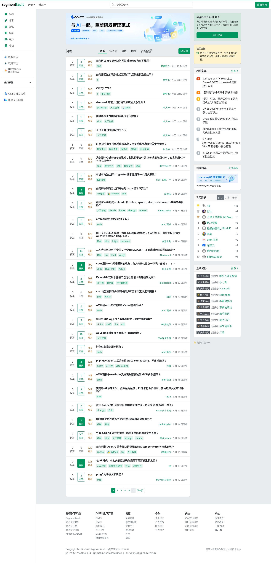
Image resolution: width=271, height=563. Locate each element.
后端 (107, 424)
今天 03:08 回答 (179, 149)
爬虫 (99, 241)
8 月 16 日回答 (180, 379)
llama (122, 210)
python (114, 451)
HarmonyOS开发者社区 (14, 70)
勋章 (127, 537)
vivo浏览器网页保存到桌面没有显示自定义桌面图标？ (126, 291)
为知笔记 (100, 525)
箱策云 (167, 193)
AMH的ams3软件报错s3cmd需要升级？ (119, 305)
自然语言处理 (115, 465)
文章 (227, 197)
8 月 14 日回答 (180, 424)
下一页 (140, 490)
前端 (99, 254)
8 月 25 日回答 (180, 165)
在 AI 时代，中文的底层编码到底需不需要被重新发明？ (127, 460)
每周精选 (129, 518)
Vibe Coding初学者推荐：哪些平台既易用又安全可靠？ (127, 433)
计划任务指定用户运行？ (110, 346)
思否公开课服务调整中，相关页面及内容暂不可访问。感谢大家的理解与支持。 (218, 56)
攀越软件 (165, 66)
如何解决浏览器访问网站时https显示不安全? (122, 188)
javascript (102, 107)
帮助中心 (129, 525)
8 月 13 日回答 (180, 465)
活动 (11, 45)
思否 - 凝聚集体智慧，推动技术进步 (223, 549)
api (122, 451)
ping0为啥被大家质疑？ (110, 474)
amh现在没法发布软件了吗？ (113, 219)
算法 (127, 465)
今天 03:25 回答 (179, 135)
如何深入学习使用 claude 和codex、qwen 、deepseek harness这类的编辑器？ (139, 203)
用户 (11, 39)
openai (143, 210)
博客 (11, 20)
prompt (128, 438)
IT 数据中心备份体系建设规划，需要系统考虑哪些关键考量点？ (131, 143)
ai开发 (109, 365)
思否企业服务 (72, 521)
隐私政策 (219, 521)
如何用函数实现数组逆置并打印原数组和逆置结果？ (125, 74)
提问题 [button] (184, 51)
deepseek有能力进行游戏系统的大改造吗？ (121, 102)
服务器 (124, 148)
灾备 (119, 165)
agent (100, 365)
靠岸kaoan (165, 438)
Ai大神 (166, 107)
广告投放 (159, 521)
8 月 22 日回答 (180, 255)
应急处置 (144, 148)
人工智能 (114, 107)
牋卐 (169, 296)
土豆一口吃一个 (163, 179)
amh (99, 224)
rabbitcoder (165, 424)
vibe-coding (122, 365)
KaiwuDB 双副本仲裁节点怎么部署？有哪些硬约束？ (126, 277)
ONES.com (101, 533)
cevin (168, 396)
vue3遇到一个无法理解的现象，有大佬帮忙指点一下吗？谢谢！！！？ (135, 263)
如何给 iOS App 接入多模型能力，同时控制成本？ (124, 319)
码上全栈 (166, 268)
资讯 (11, 26)
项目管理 (13, 63)
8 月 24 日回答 (180, 179)
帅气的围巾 (225, 326)
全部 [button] (234, 197)
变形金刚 (166, 241)
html (113, 254)
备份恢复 (113, 148)
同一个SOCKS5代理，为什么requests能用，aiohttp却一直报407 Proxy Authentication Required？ (138, 234)
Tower (99, 521)
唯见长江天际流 (228, 276)
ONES (99, 518)
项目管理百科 (102, 537)
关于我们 (159, 518)
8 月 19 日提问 (180, 296)
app (99, 65)
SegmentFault (73, 518)
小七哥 (223, 282)
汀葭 (221, 332)
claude (112, 210)
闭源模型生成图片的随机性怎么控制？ (117, 116)
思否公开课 (71, 525)
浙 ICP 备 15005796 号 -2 (78, 553)
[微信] (216, 530)
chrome (115, 193)
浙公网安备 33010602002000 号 (109, 553)
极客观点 (13, 57)
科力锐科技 (165, 165)
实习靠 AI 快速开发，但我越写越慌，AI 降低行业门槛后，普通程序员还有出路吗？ (140, 389)
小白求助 (105, 93)
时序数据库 (122, 282)
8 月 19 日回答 (180, 310)
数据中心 (101, 148)
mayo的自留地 (163, 410)
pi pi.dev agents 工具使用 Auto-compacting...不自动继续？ (131, 360)
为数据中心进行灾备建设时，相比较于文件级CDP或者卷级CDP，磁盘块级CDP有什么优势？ (140, 159)
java (127, 107)
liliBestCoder (164, 210)
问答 (11, 14)
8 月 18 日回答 (180, 324)
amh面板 (166, 224)
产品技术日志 (191, 518)
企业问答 (100, 529)
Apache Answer (74, 533)
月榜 (133, 51)
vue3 (99, 268)
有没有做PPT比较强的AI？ (111, 130)
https (115, 241)
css (106, 254)
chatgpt (132, 210)
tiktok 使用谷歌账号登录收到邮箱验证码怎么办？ (124, 419)
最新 (102, 51)
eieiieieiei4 (165, 282)
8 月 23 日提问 (180, 241)
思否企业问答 (72, 529)
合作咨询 (233, 168)
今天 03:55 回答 (179, 107)
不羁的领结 (225, 301)
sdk (123, 324)
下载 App (219, 525)
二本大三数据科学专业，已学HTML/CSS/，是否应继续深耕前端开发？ (135, 249)
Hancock (224, 288)
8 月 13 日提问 (180, 452)
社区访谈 (189, 529)
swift (108, 324)
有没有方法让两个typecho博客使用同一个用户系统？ (126, 174)
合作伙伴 (159, 529)
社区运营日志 (191, 521)
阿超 (169, 365)
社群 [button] (41, 4)
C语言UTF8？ (104, 88)
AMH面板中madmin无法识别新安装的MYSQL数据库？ (128, 374)
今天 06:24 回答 (179, 79)
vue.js (122, 254)
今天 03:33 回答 (179, 121)
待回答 (113, 51)
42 (169, 465)
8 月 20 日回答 (180, 282)
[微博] (221, 530)
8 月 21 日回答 (180, 268)
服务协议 (219, 518)
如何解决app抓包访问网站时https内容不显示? (123, 60)
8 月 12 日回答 (180, 410)
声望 (127, 533)
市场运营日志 (191, 525)
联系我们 (159, 525)
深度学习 (137, 465)
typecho (101, 179)
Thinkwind (165, 255)
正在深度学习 (164, 338)
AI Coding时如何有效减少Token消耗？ (119, 333)
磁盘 (138, 165)
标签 (11, 33)
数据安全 (128, 165)
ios (101, 324)
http (107, 241)
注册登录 (262, 4)
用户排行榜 (130, 521)
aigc (99, 121)
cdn (124, 193)
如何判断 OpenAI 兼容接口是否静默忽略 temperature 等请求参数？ (135, 446)
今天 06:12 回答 (179, 93)
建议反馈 (129, 529)
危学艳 (166, 79)
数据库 (110, 282)
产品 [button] (30, 4)
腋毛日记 (224, 313)
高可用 (100, 282)
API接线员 (166, 324)
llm (116, 324)
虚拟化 (134, 148)
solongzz (224, 294)
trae (99, 396)
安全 (110, 410)
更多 (234, 71)
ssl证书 (101, 193)
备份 (99, 165)
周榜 (123, 51)
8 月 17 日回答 (180, 365)
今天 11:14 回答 (179, 66)
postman (125, 241)
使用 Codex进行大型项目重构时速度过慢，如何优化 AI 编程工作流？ (135, 405)
